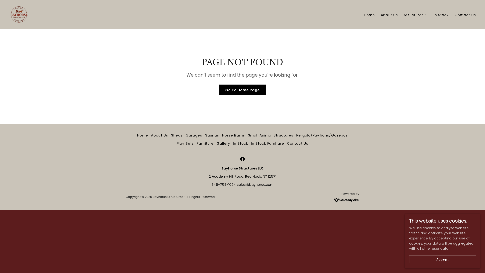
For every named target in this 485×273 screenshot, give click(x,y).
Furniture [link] (205, 143)
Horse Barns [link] (233, 135)
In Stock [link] (441, 15)
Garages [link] (194, 135)
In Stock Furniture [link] (267, 143)
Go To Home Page (242, 90)
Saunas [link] (212, 135)
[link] (19, 14)
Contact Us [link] (465, 15)
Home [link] (369, 15)
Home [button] (142, 135)
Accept (442, 259)
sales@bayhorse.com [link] (255, 184)
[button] (415, 15)
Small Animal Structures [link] (270, 135)
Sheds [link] (177, 135)
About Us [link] (389, 15)
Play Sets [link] (185, 143)
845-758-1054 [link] (223, 184)
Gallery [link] (223, 143)
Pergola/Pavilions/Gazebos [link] (322, 135)
